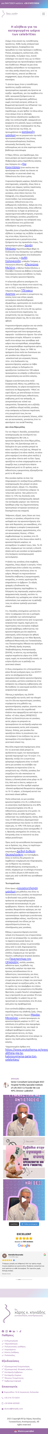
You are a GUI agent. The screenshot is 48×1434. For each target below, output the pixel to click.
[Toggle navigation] (43, 14)
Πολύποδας (10, 1355)
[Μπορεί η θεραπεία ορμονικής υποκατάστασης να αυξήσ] (24, 1199)
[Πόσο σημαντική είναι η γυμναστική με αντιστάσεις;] (24, 1115)
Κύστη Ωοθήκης (12, 1352)
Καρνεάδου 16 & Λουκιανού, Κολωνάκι (21, 1392)
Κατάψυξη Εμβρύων (14, 1372)
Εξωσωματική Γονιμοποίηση (17, 1366)
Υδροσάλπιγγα (11, 1344)
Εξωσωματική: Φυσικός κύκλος (18, 1369)
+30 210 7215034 (12, 1398)
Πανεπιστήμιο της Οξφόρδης (18, 960)
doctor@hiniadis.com (13, 1409)
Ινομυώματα (10, 1349)
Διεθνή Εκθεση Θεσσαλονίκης (20, 853)
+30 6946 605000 (12, 1403)
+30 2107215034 (31, 3)
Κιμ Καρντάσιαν (15, 165)
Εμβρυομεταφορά (13, 1381)
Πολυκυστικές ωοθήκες (15, 1347)
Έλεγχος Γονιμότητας (14, 1378)
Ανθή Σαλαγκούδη (16, 259)
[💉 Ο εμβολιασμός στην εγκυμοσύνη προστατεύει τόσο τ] (24, 1157)
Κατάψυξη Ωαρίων (13, 1375)
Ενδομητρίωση (11, 1341)
